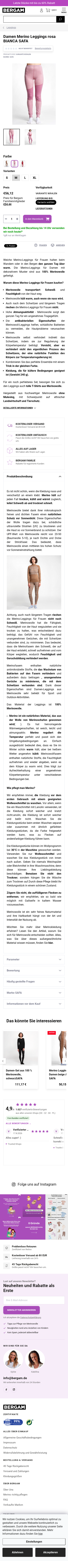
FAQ (5, 1499)
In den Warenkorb (34, 219)
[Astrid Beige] (6, 163)
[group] (23, 1061)
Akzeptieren (50, 1552)
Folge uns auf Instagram (37, 1184)
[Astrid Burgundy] (22, 163)
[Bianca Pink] (14, 163)
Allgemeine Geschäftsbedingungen (22, 1437)
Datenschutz (10, 1447)
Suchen (60, 19)
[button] (20, 1085)
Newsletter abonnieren (21, 1310)
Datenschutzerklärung (30, 1317)
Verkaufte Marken (13, 1504)
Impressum (9, 1442)
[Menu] (64, 10)
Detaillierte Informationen (18, 408)
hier (40, 1533)
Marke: (8, 57)
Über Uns (8, 1489)
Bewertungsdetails (43, 48)
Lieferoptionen (44, 208)
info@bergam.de (15, 1378)
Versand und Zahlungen (16, 1471)
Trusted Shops (14, 1144)
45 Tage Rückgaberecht (16, 1466)
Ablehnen (17, 1552)
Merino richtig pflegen (15, 1494)
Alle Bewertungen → (18, 1123)
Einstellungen (34, 1541)
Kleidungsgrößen (12, 1476)
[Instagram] (14, 1389)
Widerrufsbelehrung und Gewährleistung (25, 1452)
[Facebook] (6, 1389)
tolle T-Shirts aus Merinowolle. (44, 386)
